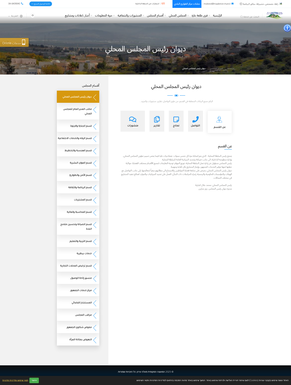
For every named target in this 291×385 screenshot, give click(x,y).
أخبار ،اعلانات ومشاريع (77, 15)
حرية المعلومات (103, 15)
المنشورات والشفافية (130, 15)
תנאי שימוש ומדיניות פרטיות (15, 380)
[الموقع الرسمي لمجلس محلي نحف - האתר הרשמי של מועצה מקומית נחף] (274, 15)
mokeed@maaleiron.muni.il (217, 4)
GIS (163, 3)
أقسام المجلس (155, 15)
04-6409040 (14, 4)
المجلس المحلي (177, 15)
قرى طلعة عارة (200, 15)
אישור (34, 380)
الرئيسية (217, 15)
